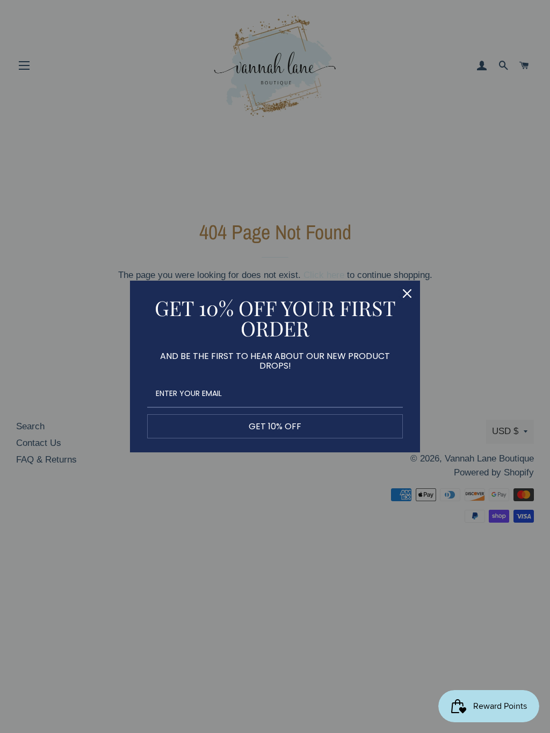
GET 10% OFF (275, 426)
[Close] (407, 293)
